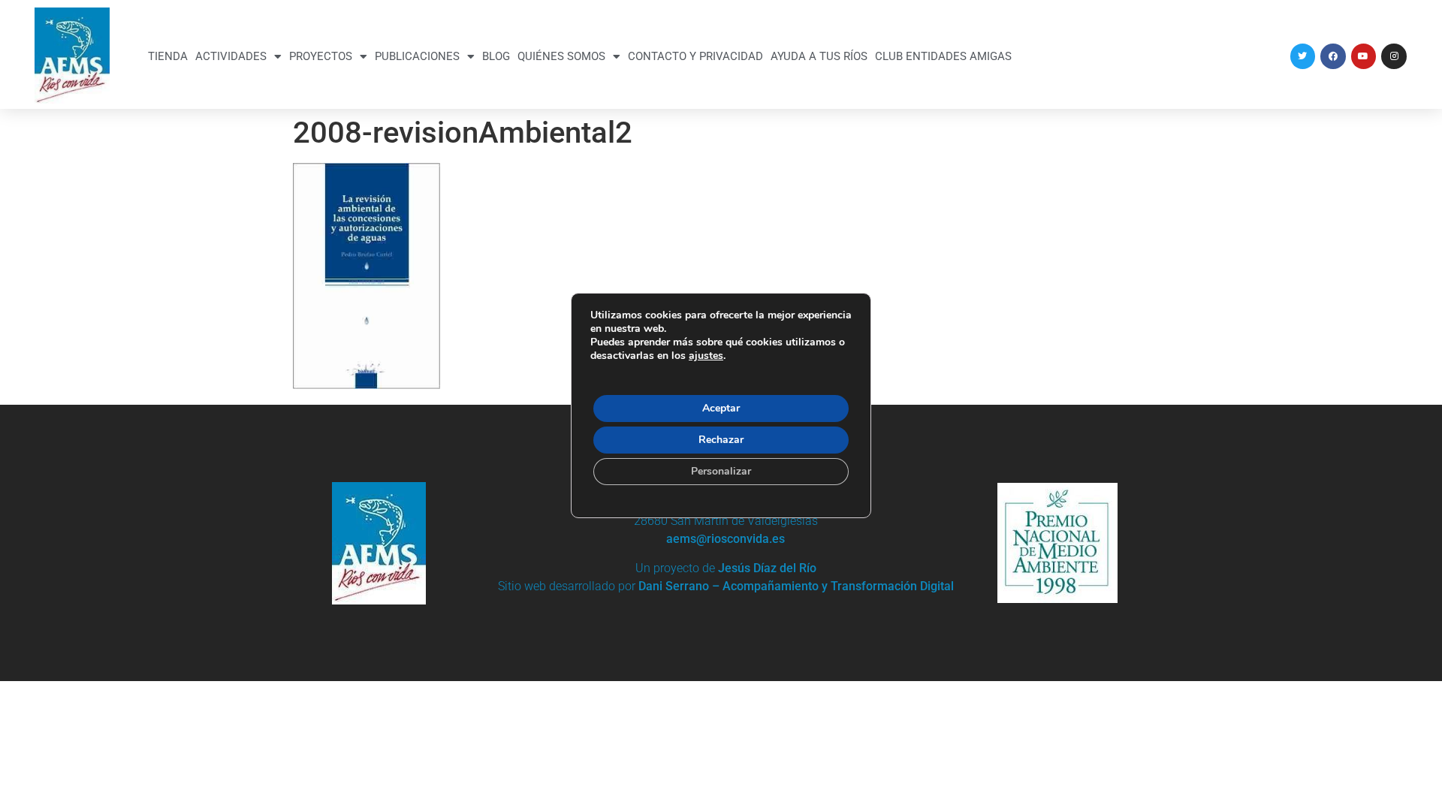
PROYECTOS (320, 56)
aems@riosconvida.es (725, 539)
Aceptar (721, 408)
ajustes (706, 356)
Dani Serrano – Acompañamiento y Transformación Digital (796, 586)
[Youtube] (1364, 56)
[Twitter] (1303, 56)
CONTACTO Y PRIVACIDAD (695, 56)
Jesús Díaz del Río (767, 568)
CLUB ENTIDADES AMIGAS (943, 56)
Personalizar (721, 471)
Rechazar (721, 440)
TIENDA (168, 56)
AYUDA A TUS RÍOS (819, 56)
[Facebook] (1333, 56)
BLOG (496, 56)
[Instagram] (1394, 56)
